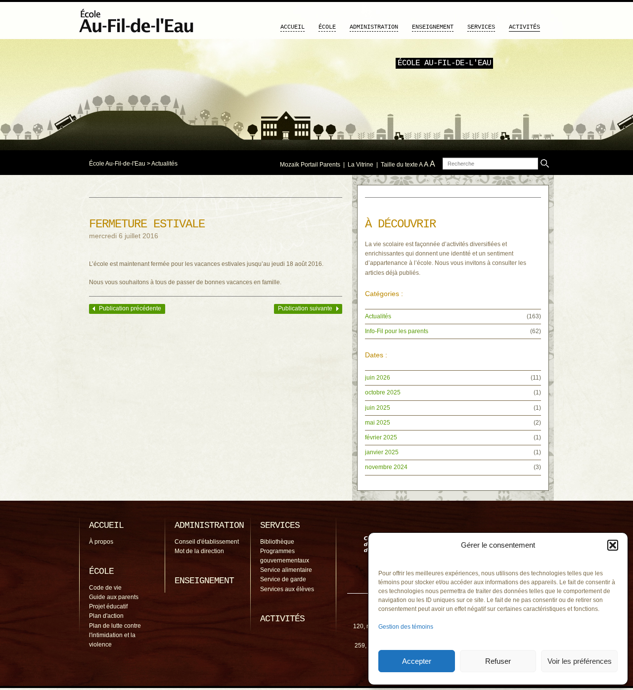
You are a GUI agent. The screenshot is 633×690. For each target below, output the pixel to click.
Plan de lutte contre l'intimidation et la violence (115, 635)
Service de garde (283, 579)
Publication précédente (130, 308)
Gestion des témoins (405, 626)
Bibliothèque (277, 541)
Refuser (498, 661)
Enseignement (432, 27)
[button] (613, 545)
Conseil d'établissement (207, 541)
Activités (524, 27)
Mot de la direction (199, 551)
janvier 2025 (382, 452)
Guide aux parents (113, 597)
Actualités (164, 163)
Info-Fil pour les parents (396, 331)
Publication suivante (305, 308)
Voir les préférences (579, 661)
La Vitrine (360, 164)
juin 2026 (377, 377)
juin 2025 (377, 407)
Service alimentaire (286, 569)
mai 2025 (377, 422)
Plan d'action (106, 615)
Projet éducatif (108, 606)
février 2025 (381, 437)
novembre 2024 (386, 467)
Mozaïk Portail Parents (310, 164)
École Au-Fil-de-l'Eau (117, 163)
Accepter (416, 661)
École (327, 27)
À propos (101, 541)
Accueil (292, 27)
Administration (374, 27)
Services (481, 27)
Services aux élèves (287, 589)
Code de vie (105, 587)
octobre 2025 (383, 392)
